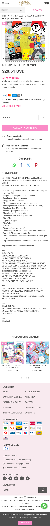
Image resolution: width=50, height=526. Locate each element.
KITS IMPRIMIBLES (15, 16)
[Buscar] (21, 10)
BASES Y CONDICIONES (12, 413)
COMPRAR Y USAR (33, 407)
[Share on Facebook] (21, 165)
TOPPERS (29, 402)
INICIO (5, 392)
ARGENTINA (30, 397)
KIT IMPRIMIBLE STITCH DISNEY (37, 366)
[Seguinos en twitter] (22, 478)
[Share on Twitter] (28, 165)
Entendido (25, 523)
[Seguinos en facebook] (10, 478)
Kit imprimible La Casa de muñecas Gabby (12, 366)
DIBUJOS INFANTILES (34, 16)
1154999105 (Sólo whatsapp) (18, 460)
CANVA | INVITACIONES (12, 397)
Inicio (4, 16)
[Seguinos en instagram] (5, 478)
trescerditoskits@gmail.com (17, 464)
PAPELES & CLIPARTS (12, 402)
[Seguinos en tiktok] (16, 478)
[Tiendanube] (25, 498)
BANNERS (7, 407)
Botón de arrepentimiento (25, 509)
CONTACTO (30, 413)
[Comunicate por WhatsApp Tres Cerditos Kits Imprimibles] (44, 506)
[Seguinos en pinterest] (28, 478)
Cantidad (6, 117)
